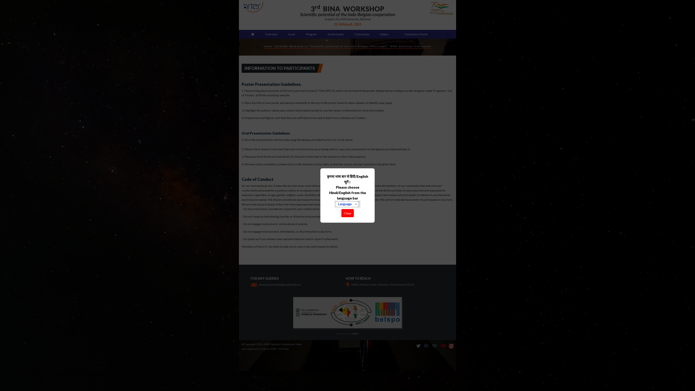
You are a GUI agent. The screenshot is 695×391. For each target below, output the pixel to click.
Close (347, 213)
